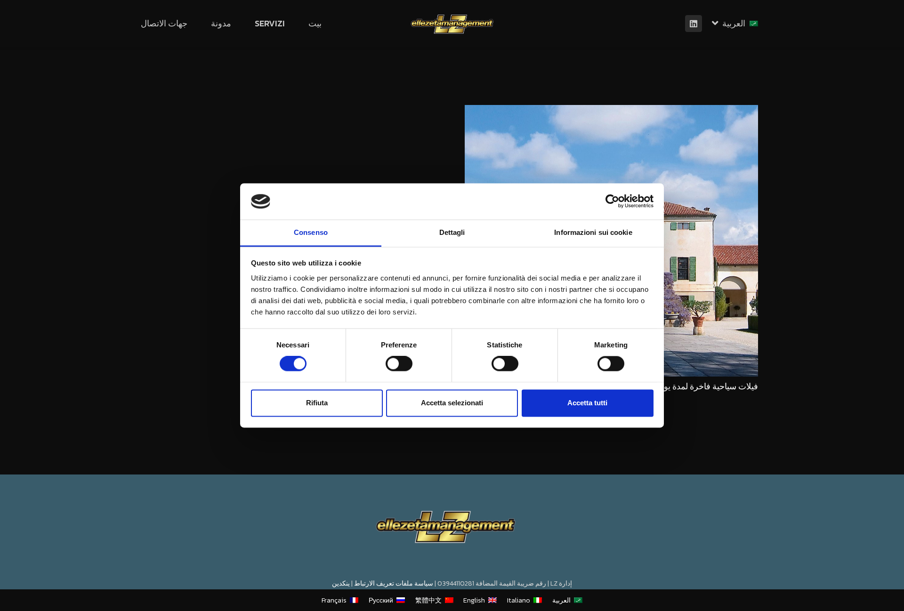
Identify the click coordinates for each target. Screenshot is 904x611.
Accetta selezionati (452, 403)
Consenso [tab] (311, 232)
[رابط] (452, 23)
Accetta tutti (587, 403)
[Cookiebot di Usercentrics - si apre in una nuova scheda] (612, 201)
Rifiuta (317, 403)
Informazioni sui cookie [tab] (593, 232)
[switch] (399, 363)
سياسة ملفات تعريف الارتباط (393, 583)
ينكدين (341, 583)
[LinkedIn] (693, 23)
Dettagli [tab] (452, 232)
